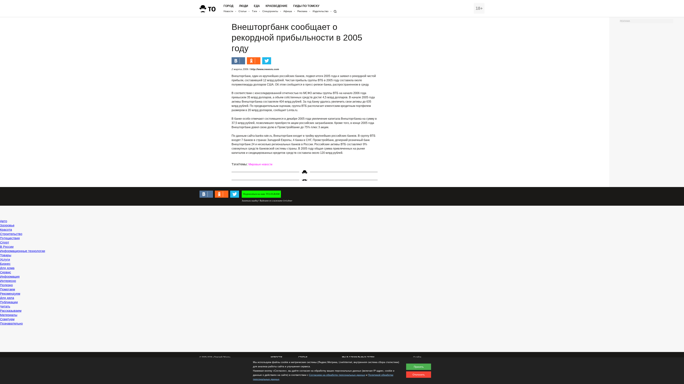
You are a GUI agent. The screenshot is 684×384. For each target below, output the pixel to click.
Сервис (5, 272)
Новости (228, 11)
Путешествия (10, 238)
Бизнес (5, 264)
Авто (3, 221)
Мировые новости (260, 164)
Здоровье (7, 225)
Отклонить (419, 374)
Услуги (5, 259)
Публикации (9, 302)
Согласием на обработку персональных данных (337, 375)
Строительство (11, 234)
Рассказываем (10, 311)
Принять (419, 366)
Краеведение (276, 6)
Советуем (7, 319)
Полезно (6, 285)
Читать (5, 306)
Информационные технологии (22, 251)
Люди (243, 6)
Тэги (254, 11)
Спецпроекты (270, 11)
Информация (10, 276)
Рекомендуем (10, 293)
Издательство (320, 11)
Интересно (8, 281)
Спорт (4, 242)
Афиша (287, 11)
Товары (5, 255)
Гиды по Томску (306, 6)
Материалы (8, 315)
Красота (6, 229)
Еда (257, 6)
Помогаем (7, 289)
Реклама (302, 11)
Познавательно (11, 323)
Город (228, 6)
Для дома (7, 268)
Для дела (7, 298)
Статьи (243, 11)
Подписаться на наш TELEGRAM (261, 194)
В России (7, 247)
